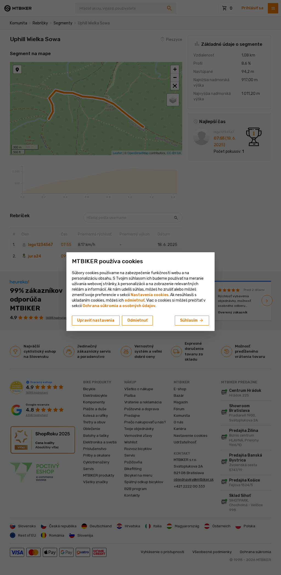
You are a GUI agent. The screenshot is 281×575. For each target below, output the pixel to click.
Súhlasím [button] (192, 321)
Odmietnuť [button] (137, 320)
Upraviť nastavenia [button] (95, 320)
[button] (135, 300)
